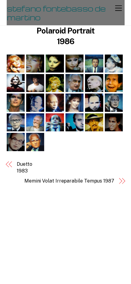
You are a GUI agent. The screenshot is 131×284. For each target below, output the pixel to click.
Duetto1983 (24, 167)
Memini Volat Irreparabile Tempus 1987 (69, 181)
